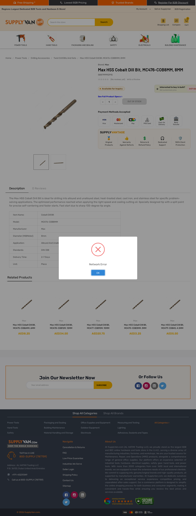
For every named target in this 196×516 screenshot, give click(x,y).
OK (98, 272)
